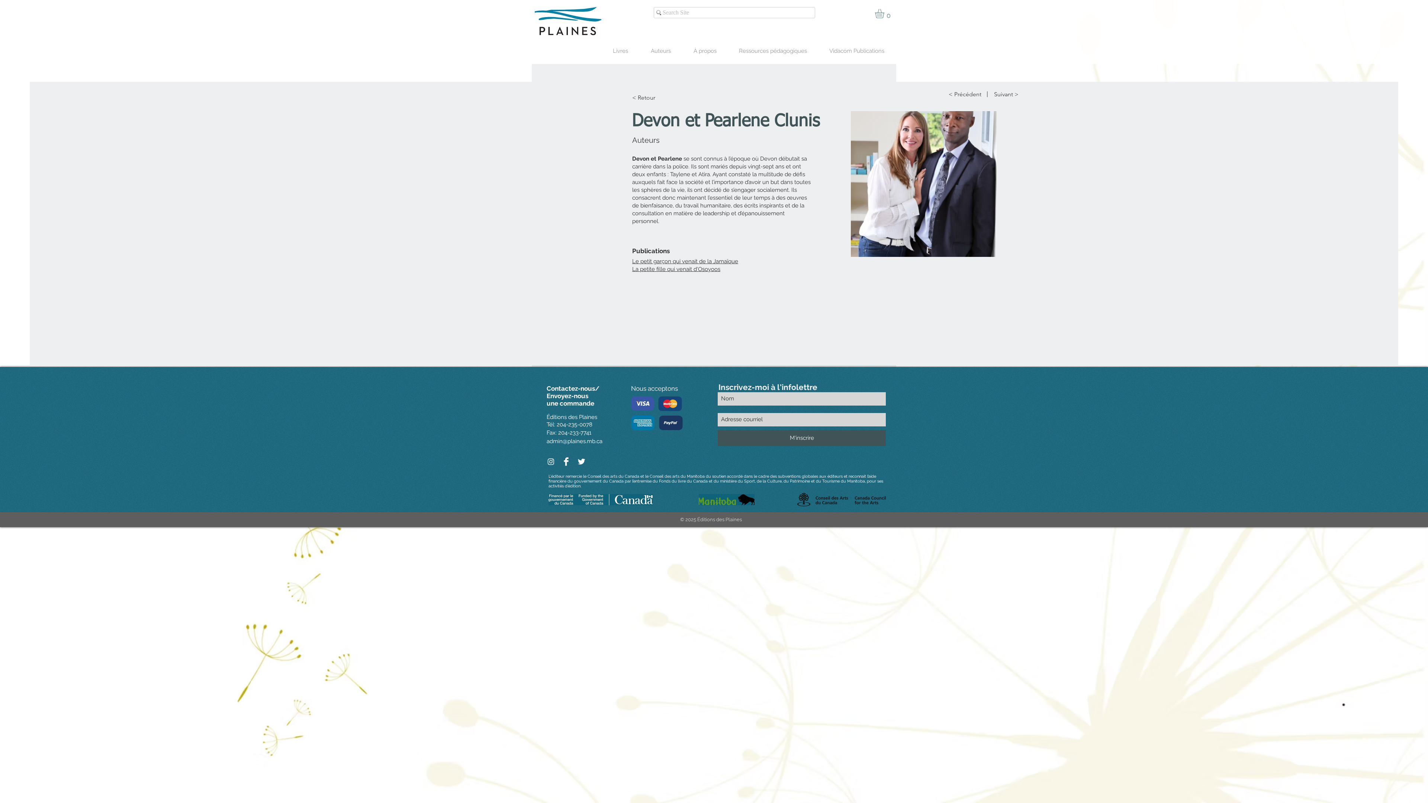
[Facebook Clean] (566, 461)
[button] (885, 13)
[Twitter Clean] (581, 461)
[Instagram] (551, 461)
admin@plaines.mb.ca (574, 441)
